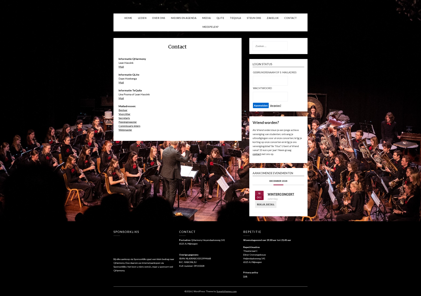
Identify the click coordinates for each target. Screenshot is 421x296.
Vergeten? (275, 105)
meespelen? (210, 26)
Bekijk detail (265, 204)
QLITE (220, 17)
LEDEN (142, 17)
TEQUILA (235, 17)
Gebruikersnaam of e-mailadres (275, 72)
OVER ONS (158, 17)
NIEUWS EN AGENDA (183, 17)
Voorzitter (124, 114)
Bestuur (123, 110)
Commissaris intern (129, 125)
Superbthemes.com (227, 291)
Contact (290, 17)
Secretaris (124, 117)
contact (257, 154)
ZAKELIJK (273, 17)
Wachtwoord (262, 88)
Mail (121, 66)
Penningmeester (128, 121)
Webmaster (125, 129)
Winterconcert (281, 194)
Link (245, 276)
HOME (128, 17)
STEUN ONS (254, 17)
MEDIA (206, 17)
